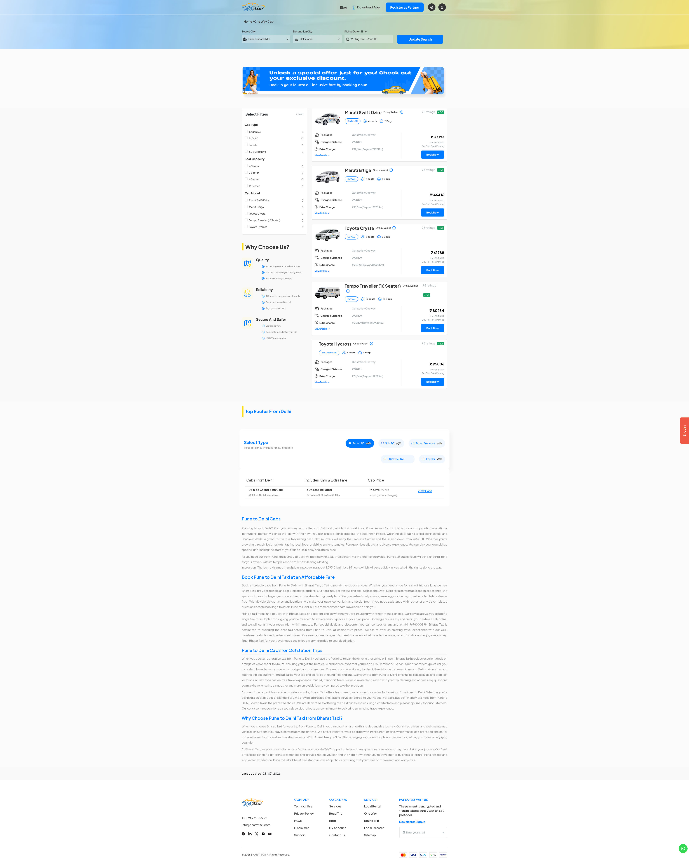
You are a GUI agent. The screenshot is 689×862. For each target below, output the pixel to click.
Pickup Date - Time (355, 31)
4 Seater (254, 166)
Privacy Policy (304, 813)
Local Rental (372, 806)
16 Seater (254, 185)
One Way (370, 813)
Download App (368, 7)
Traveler (253, 145)
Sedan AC (255, 131)
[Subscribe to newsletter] (442, 832)
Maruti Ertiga (256, 206)
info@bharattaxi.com (256, 825)
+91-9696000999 (254, 817)
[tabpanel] (344, 487)
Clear (300, 114)
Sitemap (370, 835)
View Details (321, 155)
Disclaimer (301, 828)
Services (335, 806)
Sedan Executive (425, 443)
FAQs (298, 821)
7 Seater (254, 172)
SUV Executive (257, 151)
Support (300, 835)
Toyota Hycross (258, 226)
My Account (337, 828)
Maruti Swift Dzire (259, 200)
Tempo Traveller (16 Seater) (264, 220)
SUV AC (253, 138)
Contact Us (337, 835)
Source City (249, 31)
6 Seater (254, 179)
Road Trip (335, 813)
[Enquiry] (684, 430)
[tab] (360, 443)
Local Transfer (374, 828)
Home (248, 21)
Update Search (420, 39)
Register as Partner (404, 7)
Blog (343, 7)
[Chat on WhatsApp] (683, 848)
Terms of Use (303, 806)
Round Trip (371, 821)
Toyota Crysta (257, 213)
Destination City (302, 31)
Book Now (432, 154)
